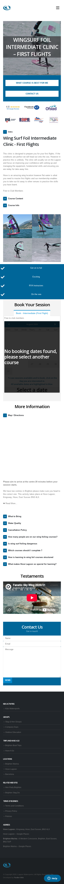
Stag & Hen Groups (13, 722)
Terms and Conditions (14, 806)
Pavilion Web (19, 877)
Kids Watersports (12, 709)
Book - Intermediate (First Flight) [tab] (32, 313)
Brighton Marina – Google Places (17, 846)
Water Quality (14, 523)
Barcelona (9, 774)
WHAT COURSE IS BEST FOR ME (32, 83)
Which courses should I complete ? (25, 550)
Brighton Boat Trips (13, 745)
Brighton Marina (12, 764)
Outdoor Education (13, 732)
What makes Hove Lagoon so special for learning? (32, 564)
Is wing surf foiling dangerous (22, 543)
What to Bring (14, 516)
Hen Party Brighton (13, 787)
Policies (8, 816)
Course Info (13, 205)
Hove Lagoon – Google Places (16, 834)
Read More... (11, 503)
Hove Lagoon (11, 769)
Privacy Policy (11, 811)
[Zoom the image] (13, 107)
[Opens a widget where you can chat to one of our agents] (52, 878)
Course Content (15, 198)
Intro (10, 132)
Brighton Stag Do (12, 793)
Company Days (11, 727)
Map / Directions (16, 415)
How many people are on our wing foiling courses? (32, 537)
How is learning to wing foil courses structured (30, 557)
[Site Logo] (7, 8)
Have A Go (9, 751)
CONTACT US (32, 94)
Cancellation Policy (17, 530)
